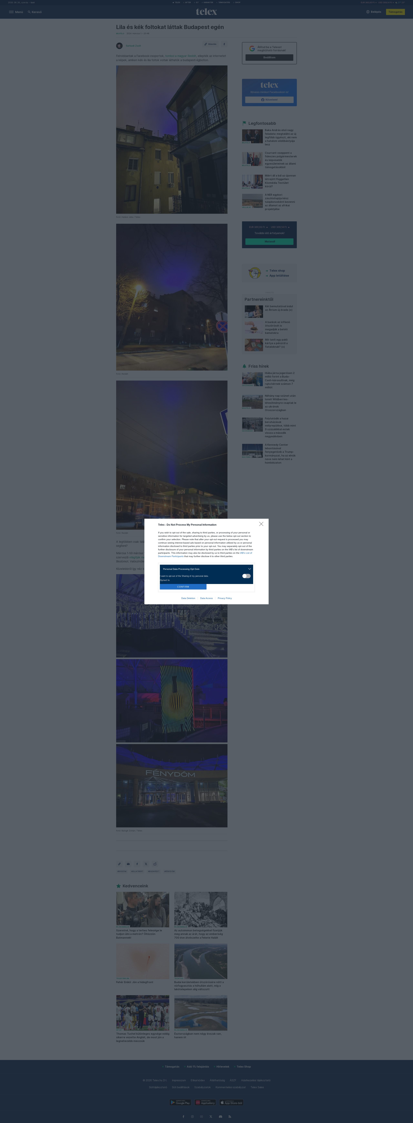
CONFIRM (183, 587)
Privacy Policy (225, 598)
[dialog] (206, 561)
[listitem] (205, 569)
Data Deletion (188, 598)
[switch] (246, 576)
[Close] (262, 525)
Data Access (206, 598)
